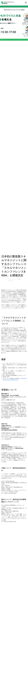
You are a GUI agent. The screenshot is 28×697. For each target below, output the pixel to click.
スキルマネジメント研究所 (14, 279)
